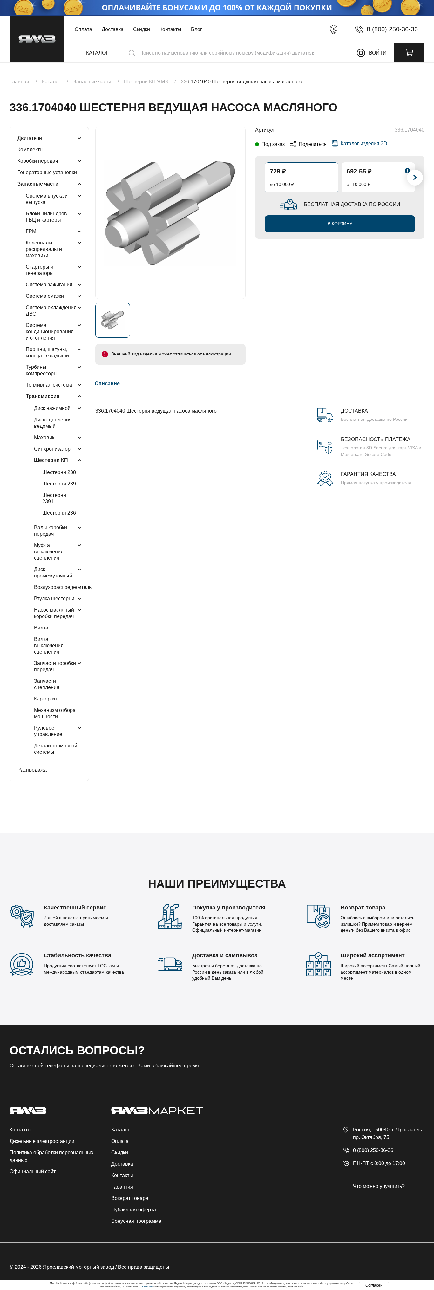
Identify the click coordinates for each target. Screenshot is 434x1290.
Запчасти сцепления (46, 684)
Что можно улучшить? (379, 1186)
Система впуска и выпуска (47, 199)
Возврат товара (129, 1198)
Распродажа (32, 769)
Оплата (83, 29)
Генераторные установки (47, 172)
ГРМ (31, 231)
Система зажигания (49, 284)
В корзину (340, 223)
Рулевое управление (48, 731)
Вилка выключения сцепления (49, 645)
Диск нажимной (52, 408)
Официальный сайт (33, 1171)
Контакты (170, 29)
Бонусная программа (136, 1221)
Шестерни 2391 (54, 498)
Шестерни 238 (59, 472)
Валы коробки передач (50, 531)
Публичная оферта (133, 1209)
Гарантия (122, 1186)
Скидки (141, 29)
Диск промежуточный (53, 572)
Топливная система (49, 385)
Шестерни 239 (59, 483)
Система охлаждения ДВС (51, 310)
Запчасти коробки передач (55, 666)
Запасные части (37, 183)
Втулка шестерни (54, 598)
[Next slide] (415, 178)
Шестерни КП (51, 460)
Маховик (44, 437)
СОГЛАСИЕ (146, 1286)
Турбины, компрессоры (42, 370)
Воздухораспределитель (63, 587)
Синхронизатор (52, 449)
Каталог (120, 1129)
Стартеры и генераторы (40, 270)
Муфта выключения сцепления (49, 552)
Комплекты (30, 149)
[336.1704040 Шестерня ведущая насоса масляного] (170, 213)
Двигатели (29, 138)
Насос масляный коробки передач (54, 613)
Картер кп (45, 698)
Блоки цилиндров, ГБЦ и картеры (47, 217)
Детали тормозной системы (55, 749)
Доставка (113, 29)
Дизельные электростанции (42, 1141)
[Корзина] (409, 52)
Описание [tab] (107, 383)
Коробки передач (37, 161)
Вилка (41, 627)
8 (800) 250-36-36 (373, 1150)
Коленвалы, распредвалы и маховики (44, 249)
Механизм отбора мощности (55, 713)
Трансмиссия (42, 396)
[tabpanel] (259, 440)
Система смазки (45, 296)
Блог (196, 29)
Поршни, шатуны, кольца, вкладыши (47, 352)
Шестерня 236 (59, 513)
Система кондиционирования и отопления (50, 331)
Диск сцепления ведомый (53, 423)
